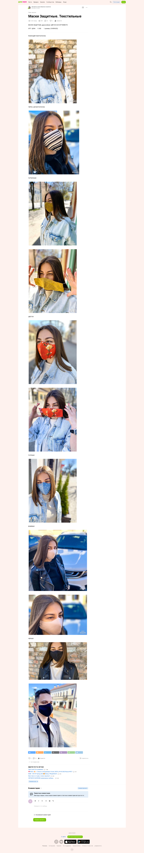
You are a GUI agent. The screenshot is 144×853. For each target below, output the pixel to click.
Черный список (76, 845)
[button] (35, 800)
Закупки (42, 2)
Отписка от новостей (87, 845)
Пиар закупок (32, 12)
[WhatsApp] (71, 752)
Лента (30, 2)
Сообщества (50, 2)
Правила (59, 845)
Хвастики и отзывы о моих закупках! (39, 776)
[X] (55, 752)
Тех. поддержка (67, 845)
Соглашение (52, 845)
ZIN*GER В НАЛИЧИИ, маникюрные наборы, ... (41, 778)
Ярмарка (36, 2)
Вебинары (58, 2)
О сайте (63, 836)
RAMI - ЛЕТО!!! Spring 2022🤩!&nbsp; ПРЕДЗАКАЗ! (42, 774)
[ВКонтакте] (32, 752)
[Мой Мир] (47, 752)
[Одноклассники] (40, 752)
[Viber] (63, 752)
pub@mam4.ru (98, 845)
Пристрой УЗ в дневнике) (35, 769)
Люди (64, 2)
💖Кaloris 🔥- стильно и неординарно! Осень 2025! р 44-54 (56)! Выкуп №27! (50, 771)
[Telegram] (79, 752)
